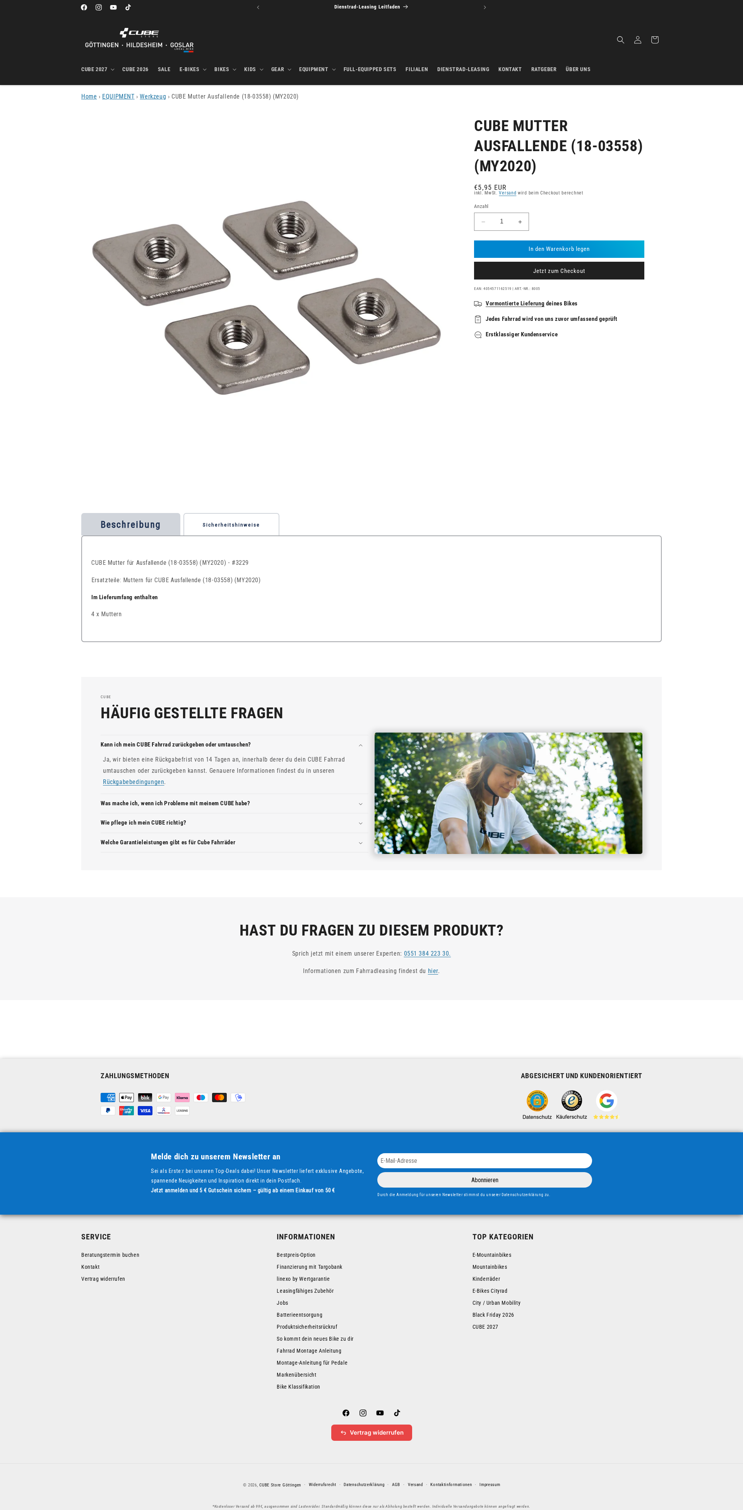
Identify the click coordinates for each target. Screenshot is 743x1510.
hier (433, 971)
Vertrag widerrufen (103, 1279)
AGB (396, 1484)
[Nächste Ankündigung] (484, 7)
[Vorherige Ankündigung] (258, 7)
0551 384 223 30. (427, 953)
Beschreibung (131, 524)
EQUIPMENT (118, 96)
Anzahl (481, 207)
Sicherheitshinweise (231, 525)
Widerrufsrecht (322, 1484)
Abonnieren (484, 1180)
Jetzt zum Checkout (559, 271)
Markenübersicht (296, 1375)
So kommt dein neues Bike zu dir (315, 1339)
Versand (507, 193)
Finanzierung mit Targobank (309, 1267)
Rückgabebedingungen (133, 782)
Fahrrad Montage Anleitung (309, 1351)
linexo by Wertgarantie (303, 1279)
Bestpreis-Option (296, 1255)
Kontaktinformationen (451, 1484)
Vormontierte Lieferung (515, 303)
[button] (97, 69)
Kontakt (90, 1267)
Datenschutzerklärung (364, 1484)
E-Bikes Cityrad (490, 1291)
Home (89, 96)
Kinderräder (486, 1279)
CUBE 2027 (485, 1327)
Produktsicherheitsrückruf (307, 1327)
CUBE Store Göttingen (280, 1485)
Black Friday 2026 (493, 1315)
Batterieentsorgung (299, 1315)
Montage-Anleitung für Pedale (312, 1363)
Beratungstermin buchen (110, 1255)
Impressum (489, 1484)
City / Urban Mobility (497, 1303)
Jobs (282, 1303)
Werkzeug (153, 96)
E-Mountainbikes (492, 1255)
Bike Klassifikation (298, 1387)
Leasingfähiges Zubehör (305, 1291)
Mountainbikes (490, 1267)
